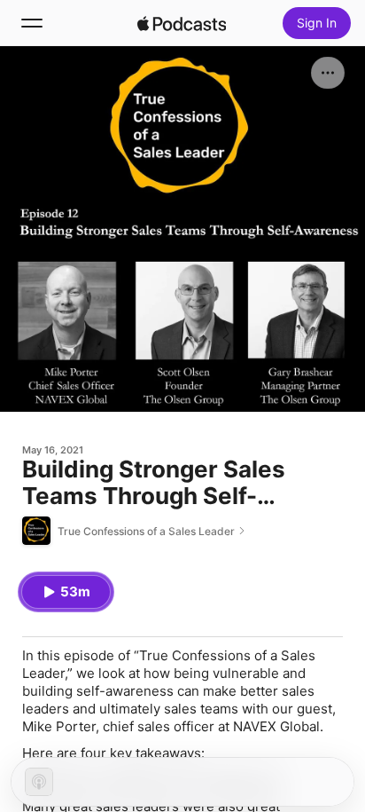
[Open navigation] (31, 23)
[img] (181, 23)
